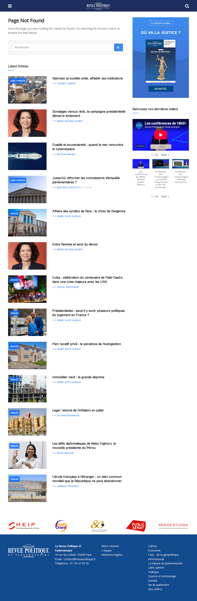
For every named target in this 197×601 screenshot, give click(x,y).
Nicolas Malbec (66, 154)
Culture (152, 546)
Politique (153, 572)
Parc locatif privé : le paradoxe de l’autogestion (86, 344)
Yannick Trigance (68, 486)
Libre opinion (156, 567)
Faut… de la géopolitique (163, 554)
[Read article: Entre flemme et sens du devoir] (27, 256)
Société (152, 580)
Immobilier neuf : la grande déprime (78, 377)
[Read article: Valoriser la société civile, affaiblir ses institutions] (27, 90)
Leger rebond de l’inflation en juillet (78, 410)
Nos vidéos (155, 589)
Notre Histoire (110, 546)
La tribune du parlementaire (165, 563)
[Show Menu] (10, 6)
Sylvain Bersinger (68, 415)
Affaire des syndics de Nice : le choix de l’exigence (88, 211)
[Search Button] (187, 6)
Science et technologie (162, 576)
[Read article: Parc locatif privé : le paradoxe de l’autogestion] (27, 355)
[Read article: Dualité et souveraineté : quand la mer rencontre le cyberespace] (27, 156)
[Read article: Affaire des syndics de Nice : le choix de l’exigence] (27, 222)
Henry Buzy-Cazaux (69, 216)
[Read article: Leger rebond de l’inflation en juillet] (27, 422)
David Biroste (65, 453)
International (156, 559)
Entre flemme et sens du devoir (75, 244)
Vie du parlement (158, 585)
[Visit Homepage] (98, 6)
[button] (165, 155)
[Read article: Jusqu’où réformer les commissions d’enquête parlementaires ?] (27, 189)
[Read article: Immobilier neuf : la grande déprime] (27, 388)
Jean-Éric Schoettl (68, 187)
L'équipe (106, 550)
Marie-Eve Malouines (69, 121)
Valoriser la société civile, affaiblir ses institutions (87, 78)
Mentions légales (112, 554)
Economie (154, 550)
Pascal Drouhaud (68, 287)
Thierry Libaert (66, 83)
